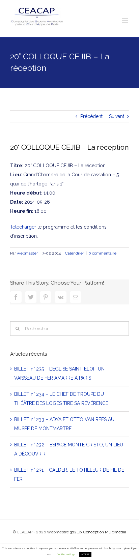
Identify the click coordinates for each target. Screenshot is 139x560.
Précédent (91, 116)
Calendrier (74, 253)
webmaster (27, 253)
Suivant (116, 116)
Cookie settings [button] (66, 554)
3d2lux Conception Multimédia (98, 532)
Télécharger (23, 227)
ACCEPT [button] (85, 554)
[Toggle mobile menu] (125, 20)
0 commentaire (102, 253)
